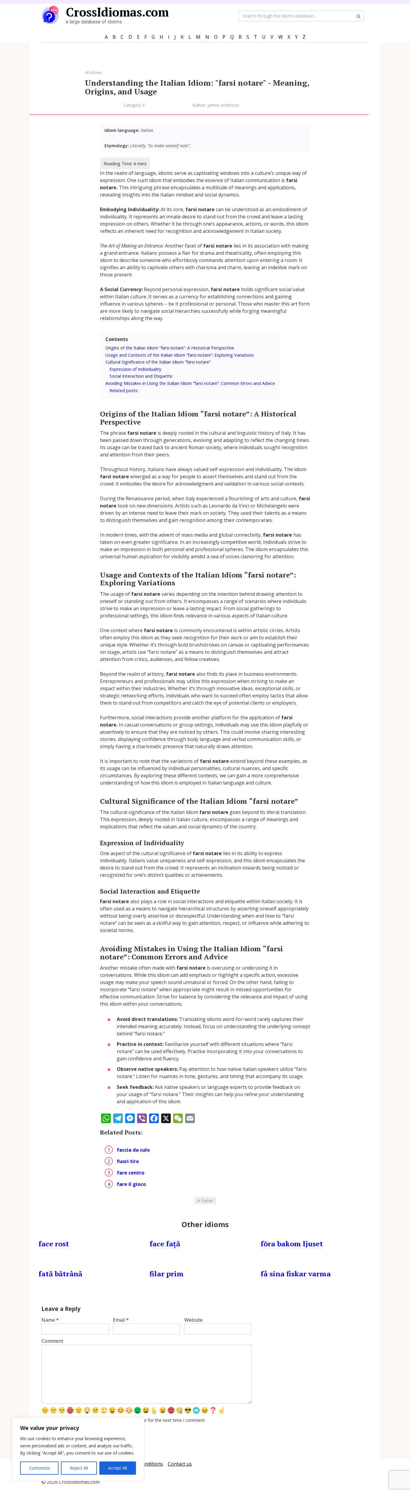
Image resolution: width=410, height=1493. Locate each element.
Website (193, 1320)
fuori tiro (128, 1161)
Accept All (117, 1468)
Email (121, 1320)
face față (164, 1243)
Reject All (79, 1468)
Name (50, 1320)
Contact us (180, 1464)
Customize (39, 1468)
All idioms (93, 72)
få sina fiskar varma (296, 1273)
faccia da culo (133, 1150)
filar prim (166, 1273)
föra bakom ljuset (292, 1243)
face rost (53, 1243)
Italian (207, 1200)
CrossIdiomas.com (117, 12)
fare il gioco (131, 1184)
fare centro (130, 1172)
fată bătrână (60, 1273)
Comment (52, 1341)
